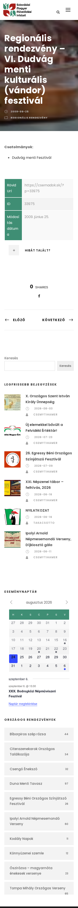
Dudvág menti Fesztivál (31, 157)
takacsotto (44, 523)
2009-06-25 (20, 111)
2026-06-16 (43, 494)
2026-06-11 (43, 551)
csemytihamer (45, 414)
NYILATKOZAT (37, 510)
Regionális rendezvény (29, 117)
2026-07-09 (43, 466)
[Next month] (67, 602)
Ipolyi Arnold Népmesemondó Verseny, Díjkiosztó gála (48, 539)
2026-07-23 (43, 437)
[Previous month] (11, 602)
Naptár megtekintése (23, 703)
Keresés (11, 358)
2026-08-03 (43, 408)
